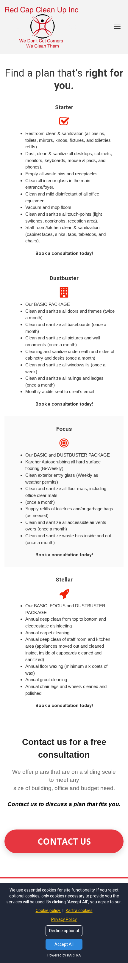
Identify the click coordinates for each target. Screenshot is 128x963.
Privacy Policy (64, 919)
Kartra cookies (79, 910)
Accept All (64, 944)
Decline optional (64, 930)
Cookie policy (48, 910)
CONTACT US (64, 841)
